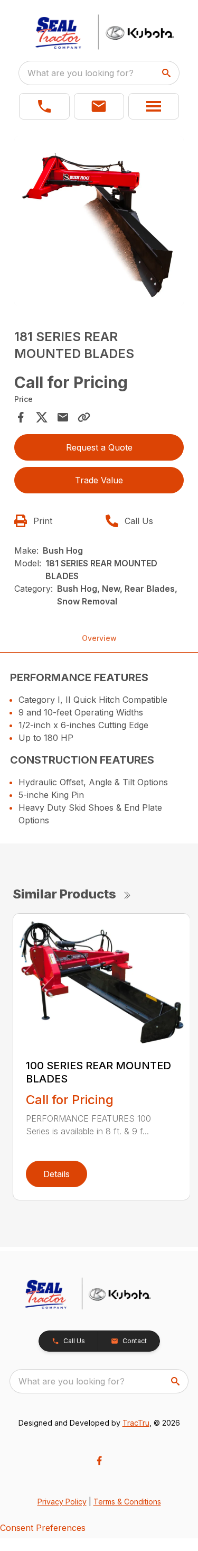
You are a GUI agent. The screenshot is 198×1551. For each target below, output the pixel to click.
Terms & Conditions (127, 1501)
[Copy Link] (84, 417)
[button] (44, 106)
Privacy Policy (62, 1501)
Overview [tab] (99, 638)
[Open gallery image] (99, 221)
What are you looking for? (80, 73)
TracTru (135, 1422)
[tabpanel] (99, 223)
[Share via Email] (62, 417)
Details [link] (56, 1174)
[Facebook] (99, 1460)
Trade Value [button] (99, 480)
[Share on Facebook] (20, 417)
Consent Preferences (43, 1527)
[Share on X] (41, 417)
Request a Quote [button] (99, 447)
